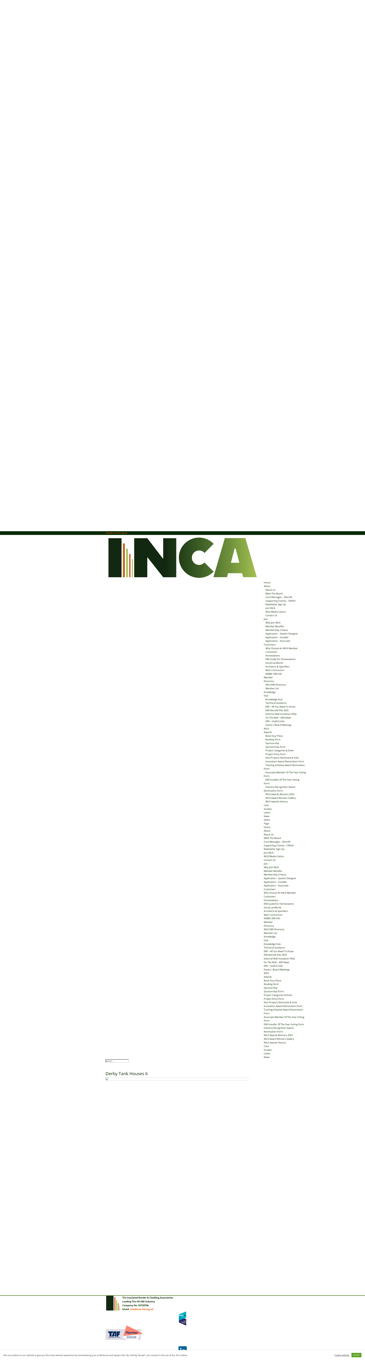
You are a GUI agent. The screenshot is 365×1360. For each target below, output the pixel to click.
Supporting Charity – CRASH (280, 600)
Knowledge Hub (273, 699)
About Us (270, 589)
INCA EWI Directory (275, 684)
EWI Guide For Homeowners (280, 659)
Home (267, 582)
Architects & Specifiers (277, 666)
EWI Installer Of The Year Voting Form (281, 781)
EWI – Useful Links (275, 721)
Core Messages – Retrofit (278, 597)
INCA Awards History (276, 801)
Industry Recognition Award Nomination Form (279, 788)
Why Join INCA (272, 622)
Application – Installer (277, 637)
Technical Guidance (275, 703)
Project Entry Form (275, 754)
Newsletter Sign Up (275, 604)
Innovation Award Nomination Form (284, 761)
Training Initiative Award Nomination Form (284, 767)
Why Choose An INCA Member (281, 648)
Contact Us (271, 615)
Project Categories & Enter (279, 750)
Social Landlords (274, 662)
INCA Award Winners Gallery (280, 798)
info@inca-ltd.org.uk (141, 1309)
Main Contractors (274, 670)
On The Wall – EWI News (278, 717)
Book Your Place (274, 735)
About (267, 586)
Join (266, 619)
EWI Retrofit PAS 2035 (277, 710)
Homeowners (272, 655)
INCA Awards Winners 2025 (279, 794)
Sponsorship (272, 743)
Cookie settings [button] (341, 1355)
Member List (272, 688)
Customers (270, 644)
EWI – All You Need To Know (280, 706)
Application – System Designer (281, 633)
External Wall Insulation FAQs (281, 714)
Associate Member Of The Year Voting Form (285, 774)
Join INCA (270, 608)
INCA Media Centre (275, 611)
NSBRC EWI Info (273, 673)
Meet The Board (274, 593)
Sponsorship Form (275, 746)
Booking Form (272, 739)
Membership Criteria (276, 630)
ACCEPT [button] (356, 1355)
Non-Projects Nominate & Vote (282, 757)
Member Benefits (274, 626)
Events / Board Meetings (278, 725)
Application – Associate (277, 640)
